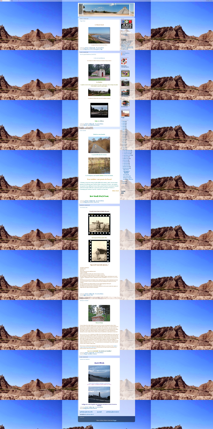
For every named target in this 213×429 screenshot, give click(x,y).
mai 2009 (125, 161)
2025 (123, 123)
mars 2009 (126, 165)
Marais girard (96, 49)
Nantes (97, 125)
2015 (123, 139)
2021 (123, 129)
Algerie (85, 295)
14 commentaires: (100, 201)
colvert (95, 202)
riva (98, 202)
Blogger (114, 420)
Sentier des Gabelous (85, 359)
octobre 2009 (126, 153)
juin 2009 (125, 160)
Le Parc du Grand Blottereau (99, 58)
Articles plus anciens (112, 412)
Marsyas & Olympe (84, 300)
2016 (123, 137)
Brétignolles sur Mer (88, 49)
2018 (123, 134)
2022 (123, 128)
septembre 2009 (127, 155)
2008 (123, 181)
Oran (92, 295)
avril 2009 (125, 163)
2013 (123, 142)
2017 (123, 136)
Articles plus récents (86, 412)
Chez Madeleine (125, 53)
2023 (123, 126)
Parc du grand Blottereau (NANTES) (88, 54)
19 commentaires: (99, 124)
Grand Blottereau (92, 125)
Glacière (85, 125)
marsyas (85, 354)
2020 (123, 131)
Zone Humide (83, 130)
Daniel (123, 54)
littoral (95, 408)
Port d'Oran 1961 (83, 207)
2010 (123, 147)
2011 (123, 146)
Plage (101, 49)
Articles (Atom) (90, 414)
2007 (123, 183)
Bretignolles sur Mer (88, 408)
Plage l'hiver (82, 21)
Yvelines (95, 354)
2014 (123, 141)
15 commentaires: (100, 47)
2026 (123, 121)
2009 (123, 149)
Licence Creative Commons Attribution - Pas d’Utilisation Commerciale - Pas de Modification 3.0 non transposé (127, 46)
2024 (123, 125)
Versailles (90, 354)
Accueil (99, 412)
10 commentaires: (99, 352)
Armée (88, 295)
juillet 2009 (126, 158)
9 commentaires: (99, 407)
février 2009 (126, 166)
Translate (125, 35)
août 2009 (125, 157)
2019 (123, 133)
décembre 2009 (127, 150)
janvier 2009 (126, 168)
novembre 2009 (127, 152)
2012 (123, 144)
